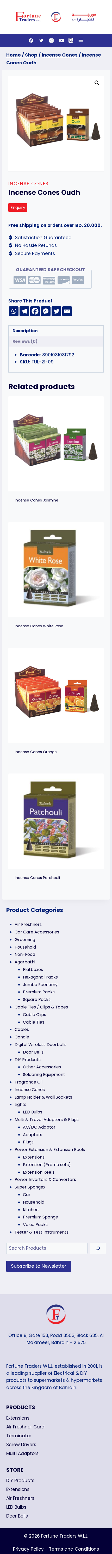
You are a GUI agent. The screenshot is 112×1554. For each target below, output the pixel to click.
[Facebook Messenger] (46, 311)
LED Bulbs (16, 1507)
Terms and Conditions (74, 1549)
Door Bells (17, 1516)
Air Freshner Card (25, 1427)
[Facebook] (31, 40)
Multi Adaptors (22, 1453)
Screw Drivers (21, 1444)
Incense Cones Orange (36, 751)
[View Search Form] (71, 40)
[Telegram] (24, 311)
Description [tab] (25, 330)
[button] (97, 83)
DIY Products (20, 1480)
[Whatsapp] (13, 311)
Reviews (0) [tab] (25, 341)
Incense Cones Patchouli (37, 877)
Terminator (18, 1436)
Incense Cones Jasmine (36, 500)
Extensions (17, 1418)
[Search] (98, 1248)
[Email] (61, 40)
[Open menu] (80, 40)
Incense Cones (28, 184)
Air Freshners (20, 1498)
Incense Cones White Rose (39, 626)
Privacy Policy (28, 1549)
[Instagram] (51, 40)
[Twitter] (41, 40)
